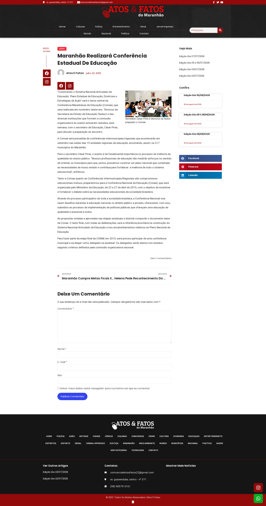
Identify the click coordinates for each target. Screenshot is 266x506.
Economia (178, 436)
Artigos (83, 436)
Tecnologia (137, 450)
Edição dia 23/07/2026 (55, 472)
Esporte (65, 443)
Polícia (98, 26)
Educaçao (193, 436)
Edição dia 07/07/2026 (191, 56)
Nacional (106, 33)
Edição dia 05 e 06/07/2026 (194, 62)
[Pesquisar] (220, 30)
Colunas (80, 26)
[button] (200, 158)
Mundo (87, 33)
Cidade (96, 436)
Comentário (65, 308)
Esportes (50, 443)
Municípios (177, 443)
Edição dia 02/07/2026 (191, 75)
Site (59, 375)
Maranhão (129, 443)
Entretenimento (121, 26)
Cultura (164, 436)
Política (125, 33)
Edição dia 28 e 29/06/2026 (199, 114)
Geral (143, 26)
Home (62, 26)
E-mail (62, 362)
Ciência (109, 436)
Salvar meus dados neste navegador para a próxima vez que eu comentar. (105, 388)
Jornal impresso (164, 26)
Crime (152, 436)
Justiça (113, 443)
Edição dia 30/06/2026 (197, 95)
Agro (72, 436)
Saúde (219, 443)
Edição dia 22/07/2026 (55, 478)
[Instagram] (47, 82)
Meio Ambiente (147, 443)
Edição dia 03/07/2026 (191, 69)
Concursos (137, 436)
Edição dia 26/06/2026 (197, 134)
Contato (144, 33)
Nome (61, 349)
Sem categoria (119, 450)
